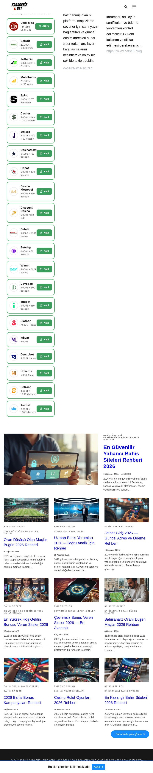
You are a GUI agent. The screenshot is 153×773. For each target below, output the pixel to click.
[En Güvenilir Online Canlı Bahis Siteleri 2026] (19, 7)
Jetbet (129, 527)
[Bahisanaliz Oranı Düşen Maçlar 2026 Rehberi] (126, 590)
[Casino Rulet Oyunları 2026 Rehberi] (76, 670)
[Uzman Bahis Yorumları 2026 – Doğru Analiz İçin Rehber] (76, 510)
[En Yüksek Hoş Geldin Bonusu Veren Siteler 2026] (26, 590)
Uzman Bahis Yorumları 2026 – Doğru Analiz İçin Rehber (74, 543)
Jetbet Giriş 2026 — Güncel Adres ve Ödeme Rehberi (124, 538)
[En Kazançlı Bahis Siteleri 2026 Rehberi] (126, 670)
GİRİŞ (45, 26)
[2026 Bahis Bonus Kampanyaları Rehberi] (26, 670)
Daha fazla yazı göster (128, 734)
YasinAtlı (126, 474)
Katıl (46, 44)
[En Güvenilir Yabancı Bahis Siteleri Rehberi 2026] (51, 459)
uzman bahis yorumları (69, 531)
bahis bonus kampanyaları (21, 686)
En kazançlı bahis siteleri (122, 691)
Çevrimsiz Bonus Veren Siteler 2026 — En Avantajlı (73, 622)
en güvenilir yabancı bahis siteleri (121, 438)
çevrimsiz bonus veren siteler (75, 611)
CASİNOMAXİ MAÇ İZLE (77, 68)
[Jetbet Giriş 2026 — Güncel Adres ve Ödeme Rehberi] (126, 510)
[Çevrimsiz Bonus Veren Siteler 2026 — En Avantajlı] (76, 590)
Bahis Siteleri (112, 435)
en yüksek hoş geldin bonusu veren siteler (23, 612)
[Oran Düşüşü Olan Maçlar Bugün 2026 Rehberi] (26, 510)
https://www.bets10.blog (124, 51)
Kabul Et (98, 767)
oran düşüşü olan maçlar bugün (21, 532)
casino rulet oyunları (69, 691)
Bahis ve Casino (14, 527)
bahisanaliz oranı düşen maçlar (120, 612)
